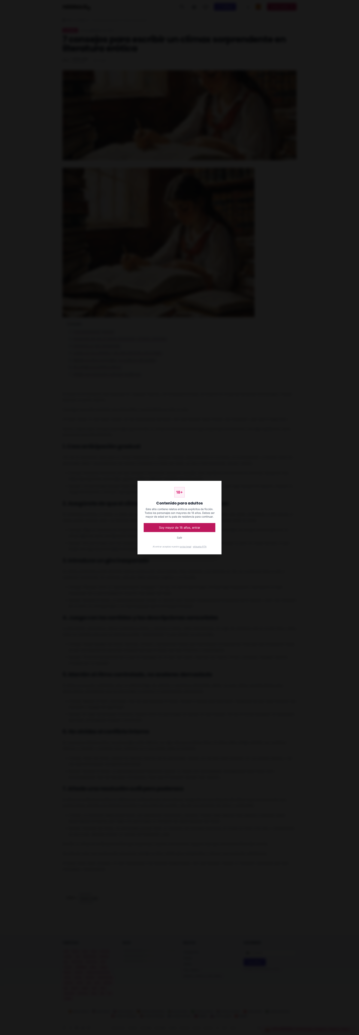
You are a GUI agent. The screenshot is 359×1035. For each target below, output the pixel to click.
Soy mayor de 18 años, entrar (179, 527)
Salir (179, 537)
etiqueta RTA (200, 546)
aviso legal (185, 546)
